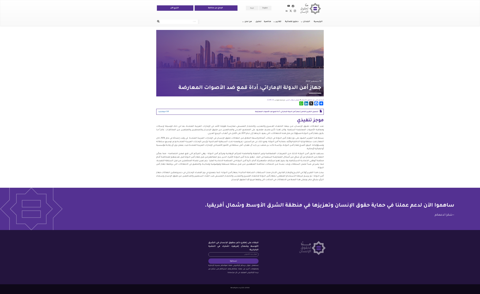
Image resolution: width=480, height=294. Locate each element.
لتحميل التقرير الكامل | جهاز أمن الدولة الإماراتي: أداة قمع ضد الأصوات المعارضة (286, 112)
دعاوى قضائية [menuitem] (291, 22)
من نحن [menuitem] (249, 23)
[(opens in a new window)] (293, 6)
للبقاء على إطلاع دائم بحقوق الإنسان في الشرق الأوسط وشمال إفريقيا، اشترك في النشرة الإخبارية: (233, 246)
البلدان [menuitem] (307, 23)
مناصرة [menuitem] (267, 22)
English (265, 8)
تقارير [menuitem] (280, 23)
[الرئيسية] (311, 9)
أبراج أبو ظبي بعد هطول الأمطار (313, 100)
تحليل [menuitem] (258, 22)
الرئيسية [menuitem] (318, 22)
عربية (252, 8)
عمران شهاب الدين (292, 100)
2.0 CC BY (270, 100)
